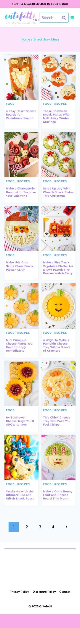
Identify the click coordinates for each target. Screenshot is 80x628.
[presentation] (21, 77)
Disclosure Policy (44, 591)
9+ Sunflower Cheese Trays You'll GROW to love (20, 421)
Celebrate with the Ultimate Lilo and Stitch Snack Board (20, 495)
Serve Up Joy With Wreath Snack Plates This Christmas (58, 192)
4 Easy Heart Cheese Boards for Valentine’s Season (21, 114)
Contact (64, 591)
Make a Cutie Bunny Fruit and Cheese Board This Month (57, 495)
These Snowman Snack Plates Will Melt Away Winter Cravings (56, 116)
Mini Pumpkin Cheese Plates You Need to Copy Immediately (19, 345)
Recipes (60, 104)
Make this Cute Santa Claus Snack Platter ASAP (19, 266)
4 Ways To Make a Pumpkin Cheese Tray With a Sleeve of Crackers (56, 345)
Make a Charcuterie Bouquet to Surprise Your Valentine (21, 192)
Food (10, 104)
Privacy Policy (19, 591)
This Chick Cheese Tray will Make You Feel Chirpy (56, 421)
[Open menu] (72, 18)
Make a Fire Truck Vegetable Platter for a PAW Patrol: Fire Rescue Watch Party (58, 268)
